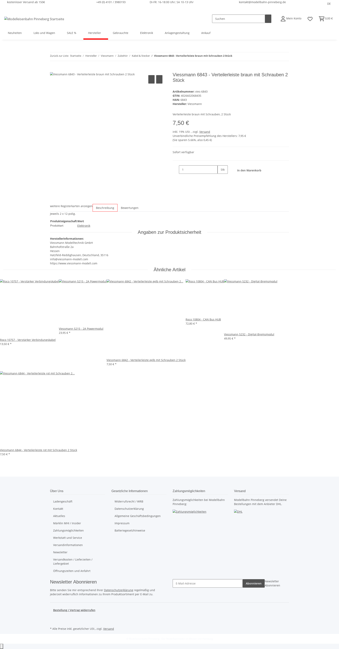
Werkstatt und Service (67, 538)
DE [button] (329, 3)
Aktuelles (59, 516)
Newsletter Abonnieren (272, 583)
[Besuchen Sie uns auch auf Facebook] (53, 617)
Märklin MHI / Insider (67, 523)
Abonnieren (254, 583)
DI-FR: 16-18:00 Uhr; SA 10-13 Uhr (172, 2)
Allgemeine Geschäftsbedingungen (138, 516)
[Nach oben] (1, 646)
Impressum (122, 523)
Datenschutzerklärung (129, 509)
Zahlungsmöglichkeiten (68, 530)
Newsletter (60, 552)
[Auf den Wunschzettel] (159, 79)
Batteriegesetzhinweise (130, 530)
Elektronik (83, 226)
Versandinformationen (68, 545)
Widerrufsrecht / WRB (129, 501)
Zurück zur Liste (59, 55)
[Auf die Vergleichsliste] (151, 79)
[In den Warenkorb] (53, 70)
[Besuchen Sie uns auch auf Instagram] (53, 621)
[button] (291, 18)
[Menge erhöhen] (221, 178)
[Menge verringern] (176, 169)
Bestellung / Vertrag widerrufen (74, 610)
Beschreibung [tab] (105, 208)
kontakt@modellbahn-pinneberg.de (262, 2)
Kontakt (58, 509)
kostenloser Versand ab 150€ (26, 2)
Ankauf (206, 33)
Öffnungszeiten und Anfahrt (71, 571)
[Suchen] (268, 19)
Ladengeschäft (62, 501)
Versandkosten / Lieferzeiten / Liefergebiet (72, 561)
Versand (204, 132)
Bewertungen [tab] (130, 208)
